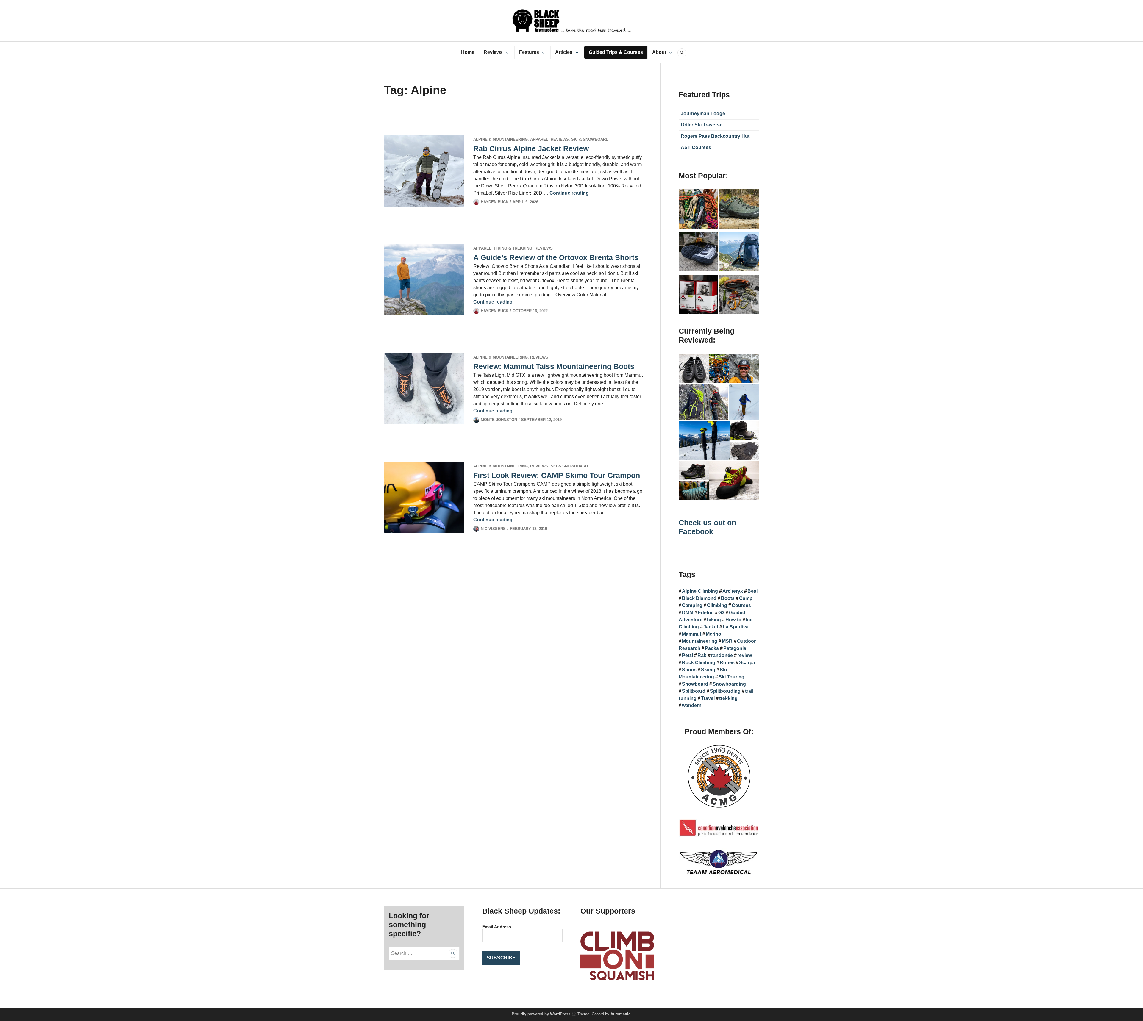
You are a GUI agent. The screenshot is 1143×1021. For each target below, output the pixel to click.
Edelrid (706, 612)
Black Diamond (699, 598)
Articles (563, 52)
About (659, 52)
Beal (752, 591)
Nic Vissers (493, 528)
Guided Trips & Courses (616, 52)
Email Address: (497, 926)
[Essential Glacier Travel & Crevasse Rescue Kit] (739, 295)
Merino (713, 634)
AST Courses (696, 147)
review (744, 655)
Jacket (710, 626)
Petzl (687, 655)
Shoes (689, 669)
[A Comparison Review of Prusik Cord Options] (698, 210)
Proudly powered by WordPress (541, 1014)
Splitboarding (725, 691)
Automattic (620, 1014)
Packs (712, 648)
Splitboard (693, 691)
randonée (722, 655)
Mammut (691, 634)
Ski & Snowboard (589, 139)
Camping (692, 605)
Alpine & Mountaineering (500, 139)
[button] (694, 368)
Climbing (717, 605)
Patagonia (734, 648)
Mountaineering (699, 641)
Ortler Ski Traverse (701, 124)
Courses (741, 605)
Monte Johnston (499, 420)
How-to (733, 619)
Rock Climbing (698, 662)
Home (467, 52)
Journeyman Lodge (703, 113)
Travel (708, 698)
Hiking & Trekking (513, 248)
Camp (745, 598)
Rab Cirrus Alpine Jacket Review (531, 148)
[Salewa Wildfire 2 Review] (739, 210)
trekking (728, 698)
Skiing (708, 669)
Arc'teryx (732, 591)
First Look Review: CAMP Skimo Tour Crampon (556, 475)
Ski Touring (731, 676)
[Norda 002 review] (698, 252)
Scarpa (747, 662)
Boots (728, 598)
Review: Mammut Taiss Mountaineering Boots (553, 366)
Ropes (727, 662)
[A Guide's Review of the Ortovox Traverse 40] (739, 252)
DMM (687, 612)
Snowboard (695, 684)
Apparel (539, 139)
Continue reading (569, 193)
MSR (727, 641)
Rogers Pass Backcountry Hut (715, 136)
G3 (721, 612)
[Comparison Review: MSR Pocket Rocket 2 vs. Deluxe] (698, 295)
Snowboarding (729, 684)
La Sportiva (736, 626)
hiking (714, 619)
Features (529, 52)
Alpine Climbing (700, 591)
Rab (702, 655)
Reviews (493, 52)
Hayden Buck (494, 202)
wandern (692, 705)
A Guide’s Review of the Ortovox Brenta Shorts (555, 257)
